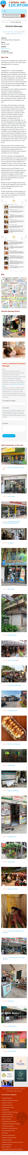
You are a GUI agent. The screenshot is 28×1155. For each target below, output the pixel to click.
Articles (19, 1091)
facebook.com (5, 48)
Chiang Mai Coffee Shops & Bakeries (10, 1100)
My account (16, 1088)
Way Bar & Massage (13, 790)
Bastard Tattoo (12, 1051)
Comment (5, 423)
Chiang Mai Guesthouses (7, 1105)
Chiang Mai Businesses (7, 1144)
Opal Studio (11, 589)
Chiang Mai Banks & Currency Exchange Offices (12, 1149)
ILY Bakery (11, 543)
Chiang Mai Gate (12, 710)
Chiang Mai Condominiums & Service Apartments (12, 1142)
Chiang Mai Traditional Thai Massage (10, 1112)
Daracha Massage (15, 22)
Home (3, 20)
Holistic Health (5, 1133)
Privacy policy (10, 1091)
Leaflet (11, 307)
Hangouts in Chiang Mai (7, 1102)
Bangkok (18, 1123)
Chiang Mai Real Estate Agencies (9, 1121)
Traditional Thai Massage (13, 20)
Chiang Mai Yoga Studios (7, 1114)
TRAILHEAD (11, 765)
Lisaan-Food (11, 862)
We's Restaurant (12, 660)
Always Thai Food (13, 889)
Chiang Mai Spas (5, 1109)
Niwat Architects (12, 635)
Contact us (22, 1088)
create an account (11, 31)
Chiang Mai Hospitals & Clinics (8, 1130)
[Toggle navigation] (4, 11)
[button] (14, 291)
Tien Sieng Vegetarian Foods (16, 467)
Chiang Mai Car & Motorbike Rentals (10, 1128)
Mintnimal (11, 1001)
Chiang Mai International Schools (9, 1137)
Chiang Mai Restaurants (7, 1098)
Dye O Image (11, 496)
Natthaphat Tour (12, 836)
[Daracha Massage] (14, 326)
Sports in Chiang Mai (6, 1119)
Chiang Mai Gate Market (14, 685)
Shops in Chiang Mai (6, 1146)
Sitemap (15, 1091)
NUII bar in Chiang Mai (14, 744)
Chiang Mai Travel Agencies (8, 1126)
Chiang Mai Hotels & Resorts (8, 1107)
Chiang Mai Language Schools (8, 1135)
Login (4, 31)
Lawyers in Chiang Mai (7, 1140)
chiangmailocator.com (9, 1151)
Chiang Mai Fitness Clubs (7, 1116)
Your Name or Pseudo (8, 400)
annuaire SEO (14, 1153)
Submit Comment (9, 435)
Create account (9, 1088)
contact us (20, 33)
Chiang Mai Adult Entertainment (8, 1123)
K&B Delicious (12, 1026)
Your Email (5, 408)
